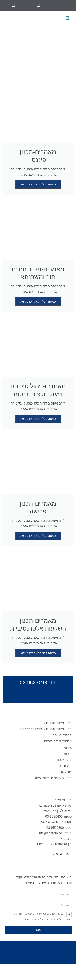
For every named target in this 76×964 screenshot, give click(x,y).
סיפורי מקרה (63, 759)
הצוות (68, 753)
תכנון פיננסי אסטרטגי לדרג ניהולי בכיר (46, 729)
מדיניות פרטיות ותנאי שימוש (53, 778)
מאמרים (66, 766)
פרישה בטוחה (62, 735)
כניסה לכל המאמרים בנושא (38, 184)
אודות (68, 747)
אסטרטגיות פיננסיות (58, 741)
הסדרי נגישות (62, 853)
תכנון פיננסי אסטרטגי (57, 723)
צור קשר (66, 772)
